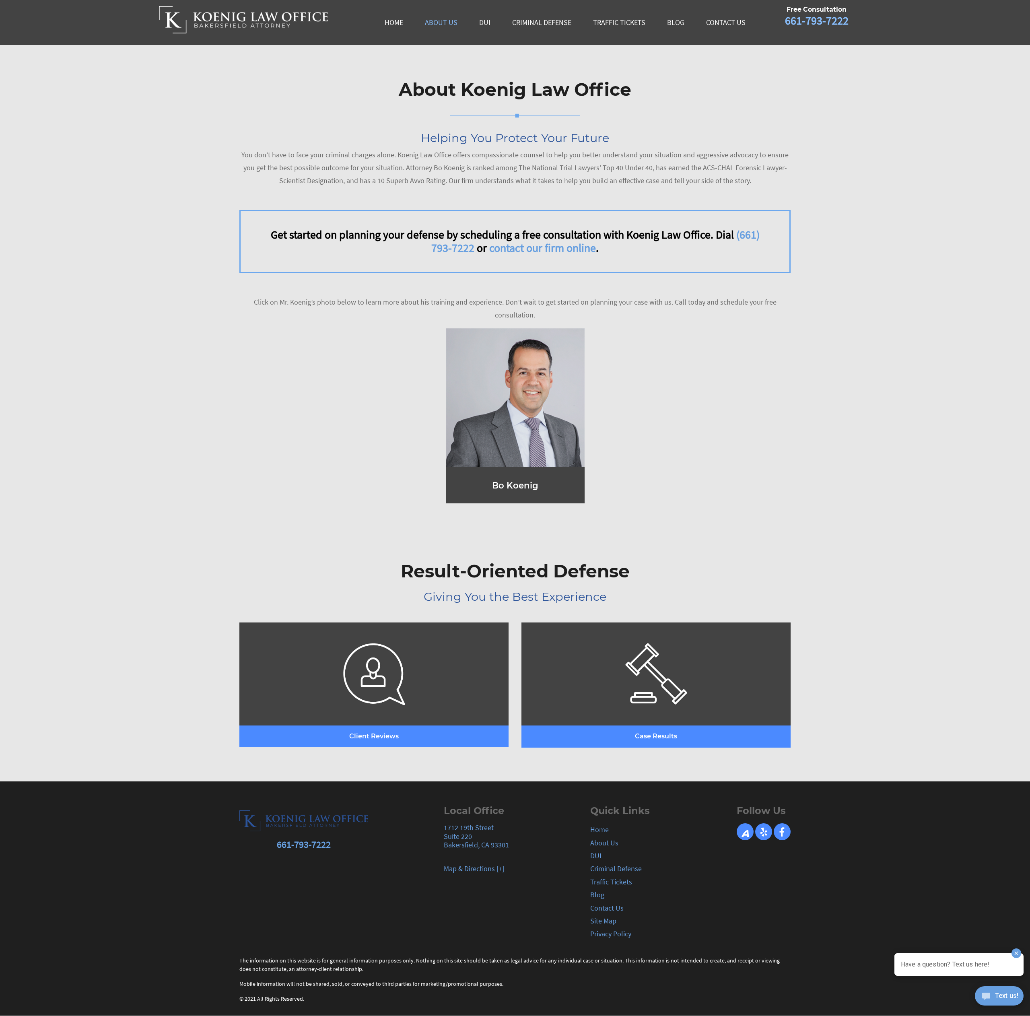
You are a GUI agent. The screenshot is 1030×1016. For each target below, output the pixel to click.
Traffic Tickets (611, 881)
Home (599, 829)
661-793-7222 (817, 20)
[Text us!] (999, 998)
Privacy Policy (610, 933)
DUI (596, 855)
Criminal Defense (616, 868)
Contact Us (607, 908)
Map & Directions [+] (474, 868)
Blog (597, 894)
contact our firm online (542, 248)
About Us (604, 842)
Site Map (603, 920)
